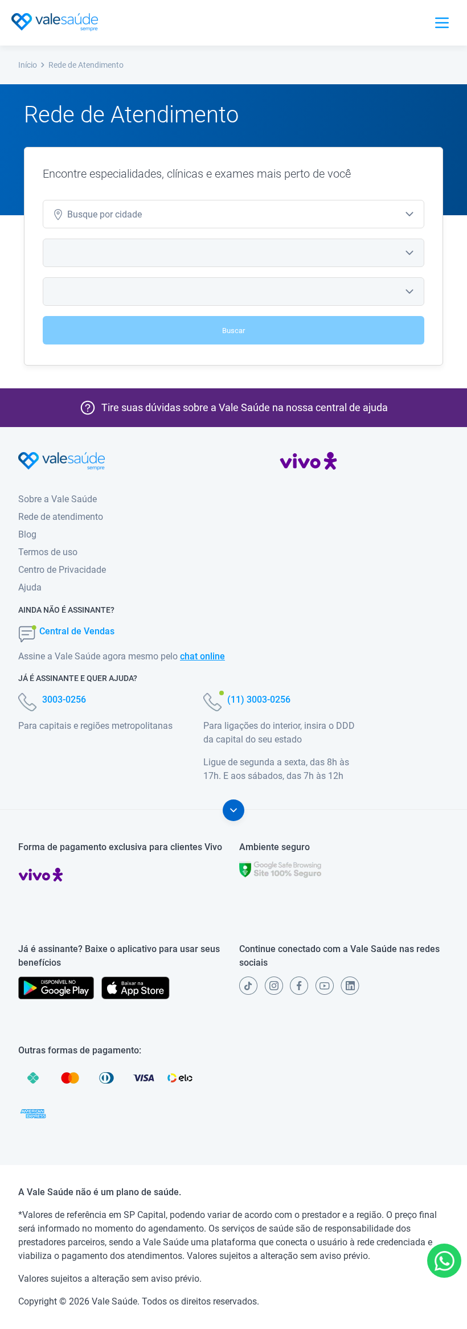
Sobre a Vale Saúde (57, 499)
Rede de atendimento (60, 516)
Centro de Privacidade (62, 569)
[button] (444, 1261)
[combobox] (233, 214)
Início (27, 64)
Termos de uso (47, 552)
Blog (27, 534)
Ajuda (30, 587)
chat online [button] (202, 656)
